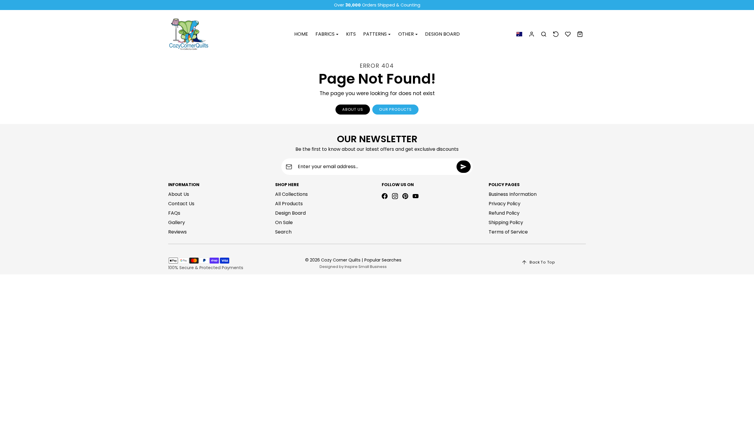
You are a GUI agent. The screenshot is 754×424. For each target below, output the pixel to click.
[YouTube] (416, 196)
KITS (351, 34)
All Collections (291, 194)
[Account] (532, 34)
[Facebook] (385, 196)
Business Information (513, 194)
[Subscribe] (464, 166)
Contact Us (181, 203)
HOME (301, 34)
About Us (178, 194)
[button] (519, 34)
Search (283, 231)
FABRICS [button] (325, 34)
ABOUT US (352, 109)
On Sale (284, 222)
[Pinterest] (405, 196)
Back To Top (542, 262)
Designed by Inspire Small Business (353, 266)
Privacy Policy (504, 203)
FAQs (174, 213)
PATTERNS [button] (375, 34)
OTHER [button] (406, 34)
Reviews (177, 231)
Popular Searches (382, 260)
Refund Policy (504, 213)
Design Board (290, 213)
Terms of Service (508, 231)
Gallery (176, 222)
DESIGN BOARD (442, 34)
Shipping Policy (506, 222)
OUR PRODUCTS (395, 109)
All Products (289, 203)
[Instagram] (395, 196)
